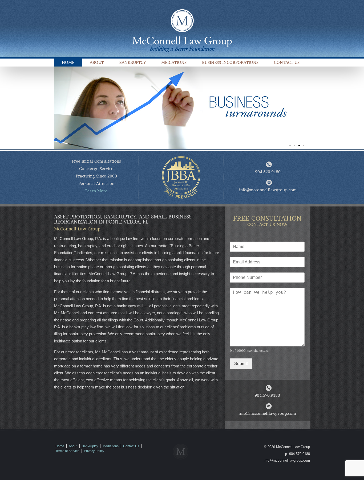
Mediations (174, 62)
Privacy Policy (94, 451)
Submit (241, 363)
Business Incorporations (230, 62)
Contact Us (287, 62)
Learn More (96, 191)
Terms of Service (67, 451)
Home (68, 62)
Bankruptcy (132, 62)
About (97, 62)
